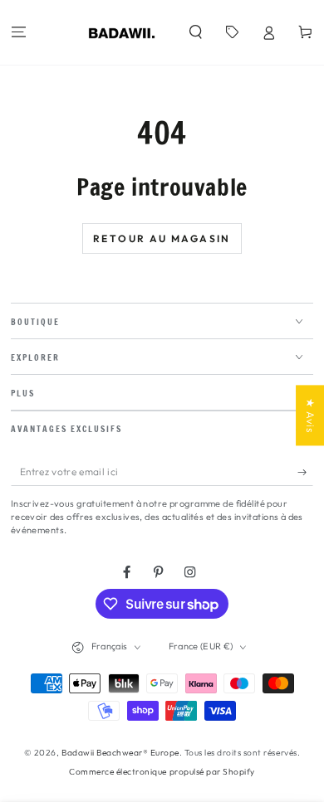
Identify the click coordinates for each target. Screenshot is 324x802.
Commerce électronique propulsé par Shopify (161, 771)
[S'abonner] (305, 471)
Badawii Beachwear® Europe (120, 752)
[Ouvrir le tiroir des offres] (232, 33)
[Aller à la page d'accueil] (121, 32)
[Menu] (18, 33)
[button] (195, 33)
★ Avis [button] (310, 415)
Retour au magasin (162, 238)
